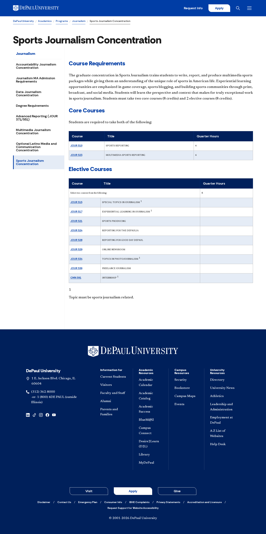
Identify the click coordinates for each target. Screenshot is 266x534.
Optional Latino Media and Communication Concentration (36, 147)
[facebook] (47, 415)
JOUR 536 (76, 268)
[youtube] (54, 415)
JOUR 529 (76, 249)
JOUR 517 (76, 211)
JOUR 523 (76, 155)
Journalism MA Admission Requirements (35, 80)
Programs (62, 21)
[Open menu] (250, 8)
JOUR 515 (76, 202)
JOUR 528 (76, 240)
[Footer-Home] (133, 351)
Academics (45, 21)
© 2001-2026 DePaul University (133, 518)
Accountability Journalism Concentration (36, 66)
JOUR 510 (76, 145)
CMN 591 (75, 277)
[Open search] (238, 8)
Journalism (78, 21)
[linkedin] (28, 415)
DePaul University (23, 21)
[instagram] (41, 415)
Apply (219, 8)
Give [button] (177, 491)
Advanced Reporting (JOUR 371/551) (37, 118)
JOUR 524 (76, 230)
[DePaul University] (41, 8)
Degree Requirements (32, 106)
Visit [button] (88, 491)
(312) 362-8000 (43, 392)
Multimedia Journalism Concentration (33, 131)
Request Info (193, 8)
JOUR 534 (76, 258)
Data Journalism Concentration (28, 93)
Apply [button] (133, 491)
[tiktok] (34, 415)
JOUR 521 (76, 221)
